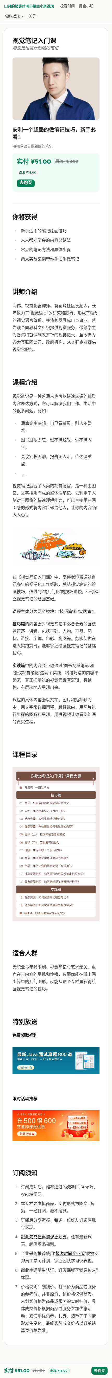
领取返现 (14, 16)
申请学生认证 (41, 1270)
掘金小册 (86, 6)
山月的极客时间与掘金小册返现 (29, 6)
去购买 (26, 182)
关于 (32, 16)
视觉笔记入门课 (34, 40)
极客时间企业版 (70, 1253)
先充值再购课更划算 (48, 1236)
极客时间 (67, 6)
